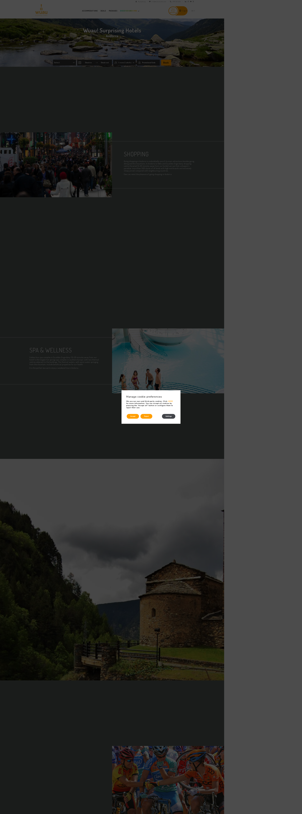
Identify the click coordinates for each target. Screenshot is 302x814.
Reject (146, 416)
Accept (132, 416)
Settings (169, 416)
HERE (170, 401)
